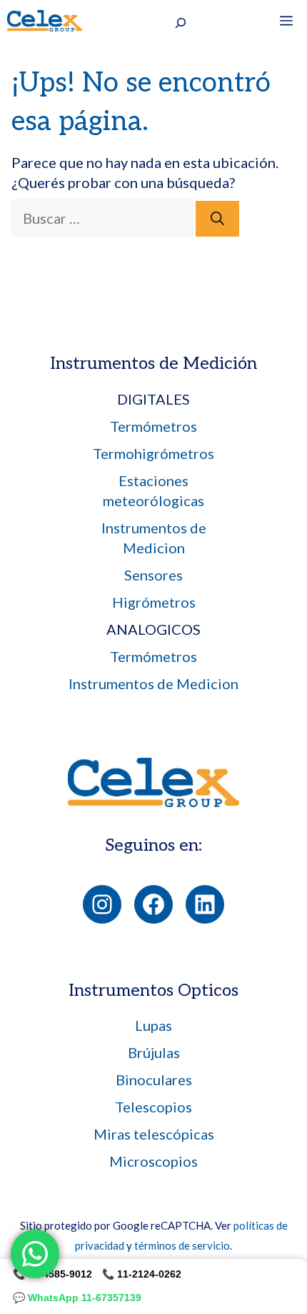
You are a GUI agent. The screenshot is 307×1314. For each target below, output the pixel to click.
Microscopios (153, 1161)
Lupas (153, 1025)
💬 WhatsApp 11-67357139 (77, 1297)
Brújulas (154, 1052)
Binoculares (154, 1079)
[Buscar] (217, 219)
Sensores (153, 574)
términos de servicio (182, 1245)
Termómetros (153, 426)
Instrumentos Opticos (153, 990)
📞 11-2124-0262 (141, 1274)
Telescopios (153, 1106)
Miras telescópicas (154, 1133)
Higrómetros (154, 602)
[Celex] (44, 21)
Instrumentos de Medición (153, 363)
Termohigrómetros (153, 453)
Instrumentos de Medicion (153, 683)
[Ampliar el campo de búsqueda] (181, 22)
